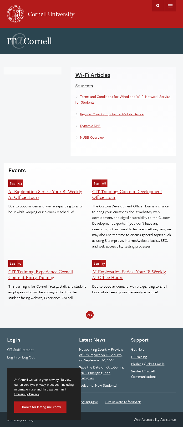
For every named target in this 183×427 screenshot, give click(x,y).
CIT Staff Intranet (20, 349)
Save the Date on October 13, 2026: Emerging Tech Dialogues (101, 372)
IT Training (139, 356)
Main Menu (170, 5)
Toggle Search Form (158, 5)
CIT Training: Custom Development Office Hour (127, 194)
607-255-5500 (88, 401)
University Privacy (26, 394)
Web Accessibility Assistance (155, 419)
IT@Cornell (29, 41)
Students (84, 86)
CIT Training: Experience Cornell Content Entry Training (40, 275)
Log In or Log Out (21, 357)
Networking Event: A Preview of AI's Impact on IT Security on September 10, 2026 (101, 355)
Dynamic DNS (90, 125)
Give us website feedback (123, 401)
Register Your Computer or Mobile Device (112, 113)
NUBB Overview (92, 137)
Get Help (137, 349)
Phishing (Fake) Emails (147, 363)
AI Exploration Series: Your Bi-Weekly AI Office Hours (45, 194)
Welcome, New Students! (98, 385)
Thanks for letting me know (40, 407)
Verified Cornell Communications (143, 373)
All (88, 315)
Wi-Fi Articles (92, 74)
